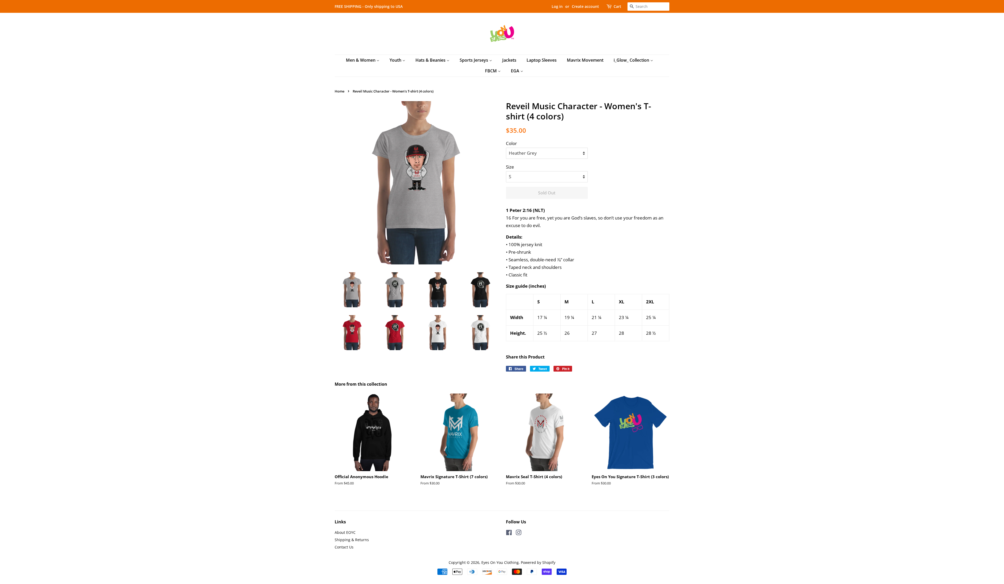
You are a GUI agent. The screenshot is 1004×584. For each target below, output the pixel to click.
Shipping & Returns (352, 539)
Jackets (509, 60)
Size (510, 167)
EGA (515, 71)
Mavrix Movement (585, 60)
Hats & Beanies (431, 60)
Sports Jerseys (474, 60)
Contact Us (344, 547)
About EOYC (345, 532)
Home (339, 91)
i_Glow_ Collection (632, 60)
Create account (585, 6)
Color (511, 143)
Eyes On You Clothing (500, 562)
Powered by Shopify (538, 562)
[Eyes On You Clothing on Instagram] (518, 533)
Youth (396, 60)
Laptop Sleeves (542, 60)
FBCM (491, 71)
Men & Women (361, 60)
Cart (617, 6)
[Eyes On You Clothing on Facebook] (509, 533)
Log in (557, 6)
